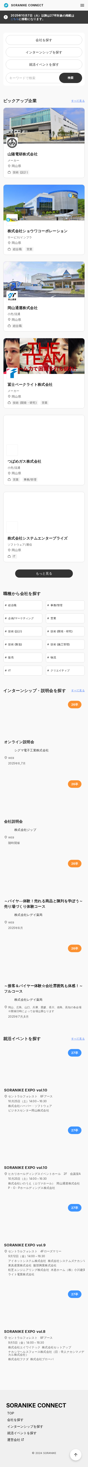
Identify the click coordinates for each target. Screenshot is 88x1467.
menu (82, 5)
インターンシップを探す (25, 1426)
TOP (10, 1413)
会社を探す (15, 1420)
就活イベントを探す (22, 1433)
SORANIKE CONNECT (27, 5)
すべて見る (78, 100)
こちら (15, 19)
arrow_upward (75, 1454)
